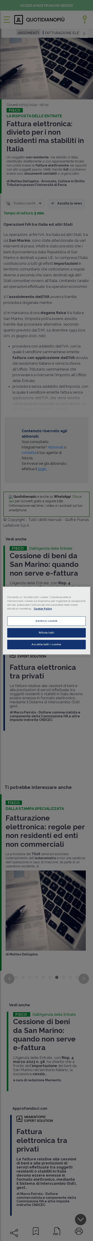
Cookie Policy (43, 608)
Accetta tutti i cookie (46, 644)
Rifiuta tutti (46, 632)
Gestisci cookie (46, 620)
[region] (46, 620)
